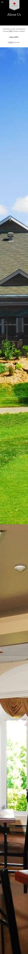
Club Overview (6, 29)
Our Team (13, 29)
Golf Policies (22, 31)
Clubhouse (10, 42)
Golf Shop (16, 31)
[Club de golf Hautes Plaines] (14, 5)
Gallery (10, 31)
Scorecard (5, 31)
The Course (17, 42)
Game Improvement (20, 29)
